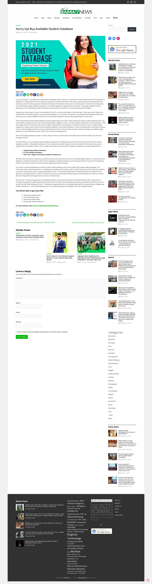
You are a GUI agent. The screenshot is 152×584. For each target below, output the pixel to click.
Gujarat (76, 527)
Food (109, 369)
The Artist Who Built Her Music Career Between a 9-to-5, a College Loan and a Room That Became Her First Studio (127, 110)
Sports (110, 407)
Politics (110, 390)
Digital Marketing (75, 519)
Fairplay (70, 527)
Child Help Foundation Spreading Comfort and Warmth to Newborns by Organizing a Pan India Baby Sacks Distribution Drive (126, 188)
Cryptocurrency (73, 517)
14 (104, 511)
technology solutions (72, 576)
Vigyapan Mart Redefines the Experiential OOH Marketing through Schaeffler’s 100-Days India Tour (91, 260)
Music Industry (72, 557)
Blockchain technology (73, 511)
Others (108, 20)
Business (57, 20)
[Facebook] (17, 97)
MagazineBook (82, 580)
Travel (110, 418)
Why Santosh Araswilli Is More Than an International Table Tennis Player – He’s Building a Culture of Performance (127, 293)
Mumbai (75, 554)
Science (110, 400)
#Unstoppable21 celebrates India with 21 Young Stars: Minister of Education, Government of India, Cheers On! (127, 470)
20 (101, 514)
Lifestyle (88, 20)
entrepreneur (81, 525)
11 (95, 511)
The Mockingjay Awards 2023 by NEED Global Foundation (126, 458)
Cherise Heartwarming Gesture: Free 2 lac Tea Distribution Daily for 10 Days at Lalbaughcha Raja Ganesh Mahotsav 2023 (126, 483)
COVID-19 (72, 513)
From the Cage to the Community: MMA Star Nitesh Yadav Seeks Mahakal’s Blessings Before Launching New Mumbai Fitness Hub (127, 267)
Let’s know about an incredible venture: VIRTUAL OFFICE (35, 225)
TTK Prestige (81, 576)
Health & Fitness (113, 376)
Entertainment (77, 20)
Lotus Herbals (71, 546)
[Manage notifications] (147, 580)
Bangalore (74, 509)
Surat (84, 574)
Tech (95, 20)
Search (110, 28)
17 (92, 514)
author (69, 509)
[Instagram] (31, 97)
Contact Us (118, 509)
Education (66, 20)
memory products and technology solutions (76, 549)
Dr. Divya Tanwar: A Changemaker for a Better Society (127, 200)
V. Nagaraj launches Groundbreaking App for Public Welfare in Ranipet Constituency (126, 233)
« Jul (101, 527)
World (49, 20)
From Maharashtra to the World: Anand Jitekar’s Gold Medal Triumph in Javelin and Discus (127, 306)
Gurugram (81, 527)
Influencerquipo (79, 534)
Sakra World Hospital (72, 566)
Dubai (84, 522)
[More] (41, 97)
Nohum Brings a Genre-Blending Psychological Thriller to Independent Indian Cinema (126, 122)
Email (18, 315)
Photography (112, 387)
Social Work (112, 404)
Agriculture (112, 339)
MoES (68, 554)
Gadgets (111, 373)
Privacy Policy (119, 518)
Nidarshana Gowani (72, 559)
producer (71, 561)
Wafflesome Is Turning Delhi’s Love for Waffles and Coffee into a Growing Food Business (126, 97)
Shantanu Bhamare (76, 571)
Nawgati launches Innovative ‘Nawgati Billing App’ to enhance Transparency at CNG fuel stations (127, 221)
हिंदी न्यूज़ (115, 20)
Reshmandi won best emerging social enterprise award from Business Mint (30, 239)
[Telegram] (38, 97)
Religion (111, 397)
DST (80, 522)
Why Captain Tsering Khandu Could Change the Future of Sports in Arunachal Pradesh (126, 281)
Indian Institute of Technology (77, 532)
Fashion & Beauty (114, 363)
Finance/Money (113, 366)
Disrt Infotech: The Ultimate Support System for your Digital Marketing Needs (60, 260)
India (42, 20)
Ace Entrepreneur (73, 503)
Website (18, 324)
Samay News (33, 35)
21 (104, 514)
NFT (79, 557)
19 (98, 514)
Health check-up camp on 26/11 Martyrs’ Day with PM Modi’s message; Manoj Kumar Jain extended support (127, 174)
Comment (19, 280)
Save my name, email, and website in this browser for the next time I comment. (42, 334)
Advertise (117, 506)
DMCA (117, 512)
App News (111, 342)
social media (78, 574)
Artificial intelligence (75, 506)
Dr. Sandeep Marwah (72, 522)
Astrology (111, 345)
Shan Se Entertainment (77, 568)
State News (112, 411)
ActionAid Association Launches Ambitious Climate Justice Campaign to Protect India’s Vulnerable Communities (126, 144)
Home (36, 20)
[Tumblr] (34, 97)
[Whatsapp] (27, 97)
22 (107, 514)
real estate (72, 564)
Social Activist (70, 574)
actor (82, 503)
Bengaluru (81, 508)
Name (18, 305)
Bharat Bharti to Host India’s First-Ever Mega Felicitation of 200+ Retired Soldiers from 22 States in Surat (127, 446)
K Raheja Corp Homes (75, 544)
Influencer (70, 534)
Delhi (85, 517)
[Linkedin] (24, 97)
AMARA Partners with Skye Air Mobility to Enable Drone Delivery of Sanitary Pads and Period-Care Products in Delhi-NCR (126, 70)
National (111, 383)
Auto (101, 20)
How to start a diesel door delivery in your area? (88, 225)
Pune (76, 561)
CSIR (81, 517)
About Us (117, 503)
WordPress (67, 580)
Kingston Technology (74, 539)
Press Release (112, 394)
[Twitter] (21, 97)
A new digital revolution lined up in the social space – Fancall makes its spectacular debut (127, 245)
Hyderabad (71, 530)
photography (82, 559)
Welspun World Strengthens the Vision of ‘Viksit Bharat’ (126, 434)
